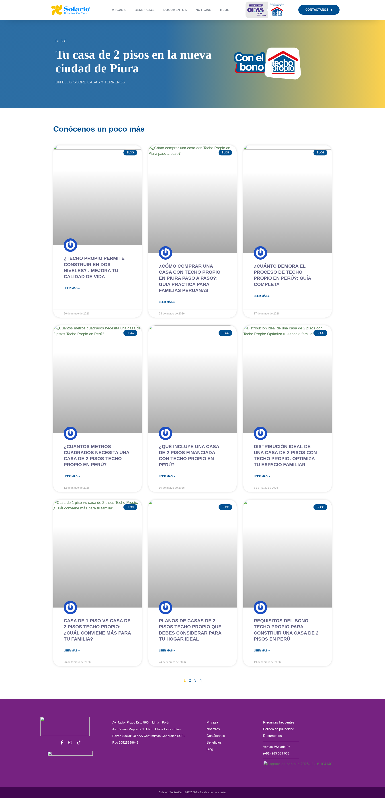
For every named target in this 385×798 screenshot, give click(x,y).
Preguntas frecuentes (278, 722)
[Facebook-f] (62, 742)
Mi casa (119, 10)
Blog (210, 749)
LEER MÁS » (72, 288)
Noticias (203, 10)
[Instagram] (70, 742)
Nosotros (213, 729)
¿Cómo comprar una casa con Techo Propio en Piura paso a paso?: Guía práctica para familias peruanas (189, 278)
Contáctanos (216, 736)
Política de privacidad (278, 729)
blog (225, 10)
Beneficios (144, 10)
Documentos (175, 10)
